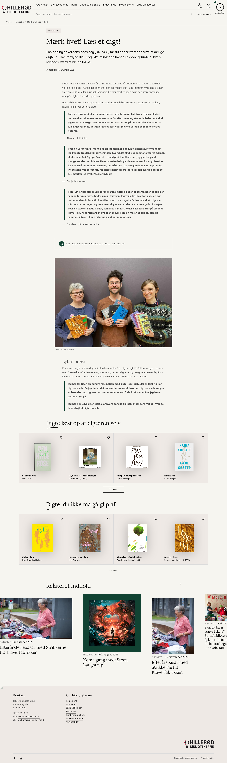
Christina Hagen (124, 479)
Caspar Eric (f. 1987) (78, 479)
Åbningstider (72, 722)
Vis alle (113, 489)
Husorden (71, 704)
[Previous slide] (173, 589)
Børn (74, 4)
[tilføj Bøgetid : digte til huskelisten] (203, 519)
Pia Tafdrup (74, 560)
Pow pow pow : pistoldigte (129, 475)
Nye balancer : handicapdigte (82, 475)
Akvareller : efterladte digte (129, 557)
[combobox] (114, 14)
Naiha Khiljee (170, 479)
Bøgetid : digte (170, 557)
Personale (71, 711)
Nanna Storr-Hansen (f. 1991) (177, 560)
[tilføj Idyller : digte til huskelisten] (61, 519)
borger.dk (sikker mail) (32, 720)
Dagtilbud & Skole (90, 4)
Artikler (9, 22)
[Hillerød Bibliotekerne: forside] (16, 9)
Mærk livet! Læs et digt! (37, 22)
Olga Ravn (26, 479)
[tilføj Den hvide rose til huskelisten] (61, 437)
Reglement (71, 701)
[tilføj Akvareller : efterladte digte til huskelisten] (156, 519)
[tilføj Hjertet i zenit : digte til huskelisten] (108, 519)
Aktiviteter (42, 4)
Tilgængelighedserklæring (185, 758)
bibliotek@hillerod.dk (29, 716)
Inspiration (20, 22)
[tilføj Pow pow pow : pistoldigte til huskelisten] (156, 437)
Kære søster (169, 475)
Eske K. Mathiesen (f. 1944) (128, 560)
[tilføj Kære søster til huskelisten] (203, 437)
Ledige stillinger (74, 708)
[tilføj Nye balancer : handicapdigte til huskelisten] (108, 437)
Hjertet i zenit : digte (78, 557)
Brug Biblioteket (146, 4)
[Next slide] (173, 584)
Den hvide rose (29, 475)
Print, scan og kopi (75, 715)
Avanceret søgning (204, 14)
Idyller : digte (28, 557)
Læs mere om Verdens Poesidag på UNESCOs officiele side (95, 243)
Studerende (109, 4)
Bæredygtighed (59, 4)
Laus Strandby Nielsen (32, 560)
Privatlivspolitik (207, 758)
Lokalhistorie (126, 4)
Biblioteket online (74, 718)
